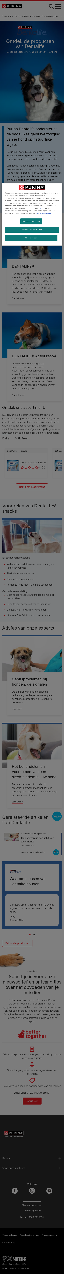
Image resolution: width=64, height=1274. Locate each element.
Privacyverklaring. (44, 213)
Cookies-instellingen (31, 221)
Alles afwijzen (31, 238)
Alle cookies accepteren (32, 229)
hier (41, 208)
